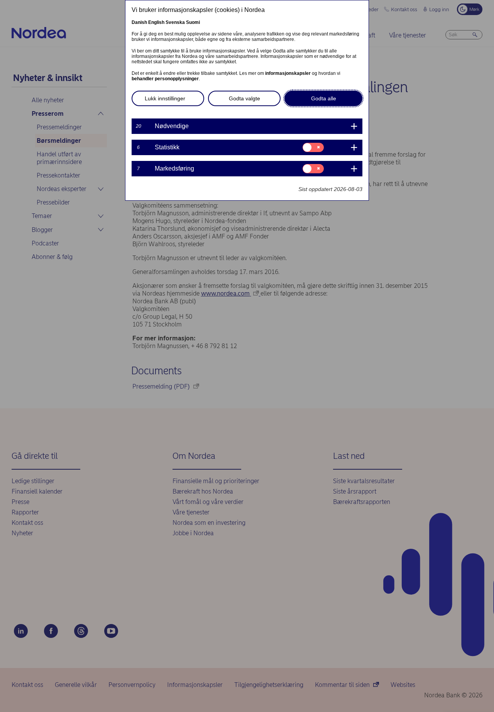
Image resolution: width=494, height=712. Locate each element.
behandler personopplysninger (165, 78)
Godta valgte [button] (244, 98)
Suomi (193, 22)
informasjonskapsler (288, 73)
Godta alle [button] (323, 98)
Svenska (175, 22)
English (156, 22)
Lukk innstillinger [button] (165, 98)
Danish (139, 22)
